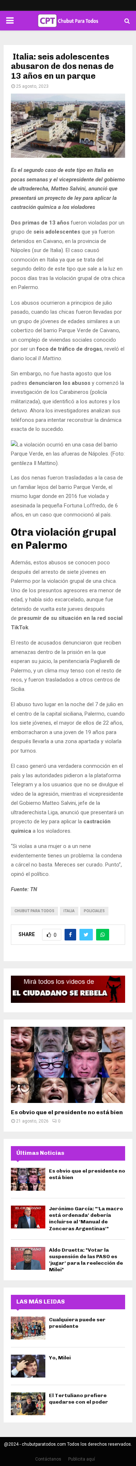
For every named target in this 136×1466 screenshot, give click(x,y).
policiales (94, 911)
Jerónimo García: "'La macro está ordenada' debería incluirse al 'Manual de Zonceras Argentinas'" (86, 1219)
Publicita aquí (81, 1459)
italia (69, 911)
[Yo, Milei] (28, 1366)
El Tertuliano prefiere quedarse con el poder (78, 1398)
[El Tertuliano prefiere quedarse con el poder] (28, 1403)
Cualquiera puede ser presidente (77, 1323)
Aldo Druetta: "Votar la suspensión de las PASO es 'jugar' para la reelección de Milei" (86, 1260)
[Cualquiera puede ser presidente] (28, 1328)
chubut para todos (34, 911)
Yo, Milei (60, 1358)
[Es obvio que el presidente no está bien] (68, 1065)
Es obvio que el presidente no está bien (67, 1112)
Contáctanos (48, 1459)
